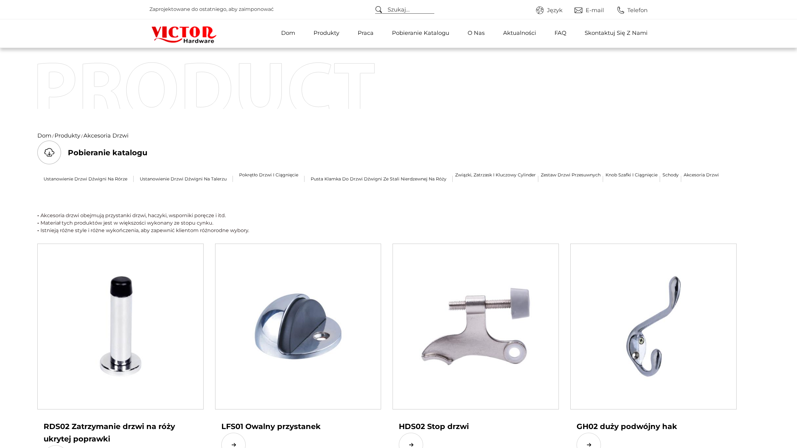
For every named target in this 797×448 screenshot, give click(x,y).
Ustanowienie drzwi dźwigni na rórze (85, 179)
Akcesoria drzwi (701, 175)
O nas (476, 33)
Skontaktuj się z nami (616, 33)
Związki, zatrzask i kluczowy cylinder (495, 175)
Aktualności (519, 33)
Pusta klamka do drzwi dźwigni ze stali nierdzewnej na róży (378, 179)
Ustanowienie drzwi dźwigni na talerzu (183, 179)
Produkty (326, 33)
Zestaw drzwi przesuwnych (571, 175)
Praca (366, 33)
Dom (288, 33)
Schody (671, 175)
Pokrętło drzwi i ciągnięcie (268, 175)
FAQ (560, 33)
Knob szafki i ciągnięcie (632, 175)
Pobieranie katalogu (420, 33)
